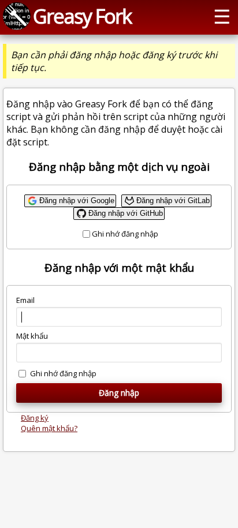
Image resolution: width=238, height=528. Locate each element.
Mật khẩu (32, 336)
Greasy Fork (82, 15)
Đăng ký (35, 418)
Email (25, 300)
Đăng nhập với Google (76, 200)
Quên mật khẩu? (49, 428)
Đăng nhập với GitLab (173, 200)
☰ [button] (221, 15)
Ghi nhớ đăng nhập (125, 234)
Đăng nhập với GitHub (125, 213)
